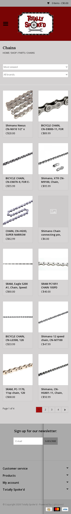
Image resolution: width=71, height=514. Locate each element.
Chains (31, 52)
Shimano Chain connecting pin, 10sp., (51, 233)
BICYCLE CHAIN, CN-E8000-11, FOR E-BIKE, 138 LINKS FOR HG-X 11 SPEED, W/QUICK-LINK (52, 127)
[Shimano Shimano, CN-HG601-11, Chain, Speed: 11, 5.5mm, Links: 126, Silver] (53, 369)
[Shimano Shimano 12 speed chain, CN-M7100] (53, 317)
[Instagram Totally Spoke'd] (45, 452)
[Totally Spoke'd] (41, 23)
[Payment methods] (48, 509)
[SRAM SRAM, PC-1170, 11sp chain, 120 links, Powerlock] (18, 369)
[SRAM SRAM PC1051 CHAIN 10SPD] (53, 264)
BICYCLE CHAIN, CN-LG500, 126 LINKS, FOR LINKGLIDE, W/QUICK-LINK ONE (18, 338)
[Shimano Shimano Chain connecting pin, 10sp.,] (53, 211)
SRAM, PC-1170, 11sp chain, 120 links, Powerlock (16, 391)
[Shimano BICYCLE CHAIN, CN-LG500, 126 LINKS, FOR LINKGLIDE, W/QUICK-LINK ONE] (18, 317)
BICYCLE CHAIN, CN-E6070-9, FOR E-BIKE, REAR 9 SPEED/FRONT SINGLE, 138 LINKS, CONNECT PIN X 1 (18, 180)
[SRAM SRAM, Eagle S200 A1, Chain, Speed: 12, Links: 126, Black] (18, 264)
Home (6, 52)
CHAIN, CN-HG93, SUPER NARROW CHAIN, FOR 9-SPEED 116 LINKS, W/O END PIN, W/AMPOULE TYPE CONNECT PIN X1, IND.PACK (17, 233)
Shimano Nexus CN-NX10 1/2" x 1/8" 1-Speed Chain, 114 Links (16, 127)
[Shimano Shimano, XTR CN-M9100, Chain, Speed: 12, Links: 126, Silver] (53, 158)
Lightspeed (58, 504)
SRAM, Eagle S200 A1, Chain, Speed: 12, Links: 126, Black (17, 285)
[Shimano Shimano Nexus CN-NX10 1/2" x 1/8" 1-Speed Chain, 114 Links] (18, 106)
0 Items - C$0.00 (59, 3)
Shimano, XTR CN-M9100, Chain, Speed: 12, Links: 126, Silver (52, 180)
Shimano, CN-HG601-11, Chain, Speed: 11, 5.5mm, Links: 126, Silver (52, 391)
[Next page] (64, 410)
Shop (14, 52)
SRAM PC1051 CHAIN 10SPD (49, 285)
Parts (22, 52)
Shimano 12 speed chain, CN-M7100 (52, 338)
